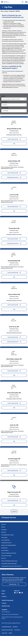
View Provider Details (13, 139)
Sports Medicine (5, 550)
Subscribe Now (12, 584)
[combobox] (14, 99)
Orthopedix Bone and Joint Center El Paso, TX (11, 566)
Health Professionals (7, 600)
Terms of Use (4, 633)
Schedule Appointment (12, 178)
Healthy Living (6, 606)
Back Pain (3, 524)
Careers (4, 603)
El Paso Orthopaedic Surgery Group (9, 561)
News (3, 593)
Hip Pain (3, 527)
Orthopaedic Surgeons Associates (9, 563)
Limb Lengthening (5, 540)
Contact (4, 596)
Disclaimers (15, 626)
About (3, 591)
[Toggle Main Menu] (26, 2)
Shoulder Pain (4, 547)
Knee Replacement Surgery (7, 534)
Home (2, 11)
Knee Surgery (4, 537)
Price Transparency (6, 611)
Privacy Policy (17, 629)
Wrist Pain (3, 558)
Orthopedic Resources (6, 542)
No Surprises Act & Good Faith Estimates (10, 614)
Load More (14, 511)
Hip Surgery (4, 529)
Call (17, 144)
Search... (3, 96)
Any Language (5, 110)
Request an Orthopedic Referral (8, 545)
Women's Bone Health (6, 555)
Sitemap (10, 633)
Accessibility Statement (6, 626)
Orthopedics (12, 11)
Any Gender (4, 104)
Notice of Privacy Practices (7, 629)
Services (6, 11)
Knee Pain (3, 532)
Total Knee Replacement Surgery (8, 553)
